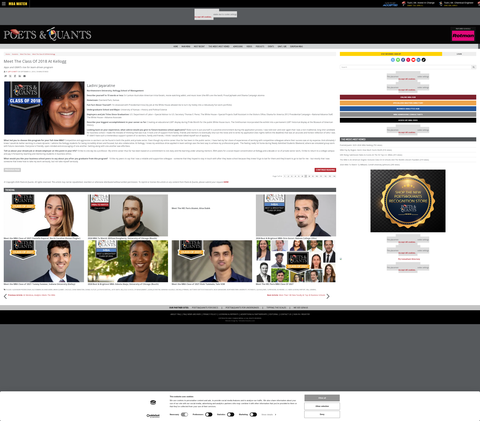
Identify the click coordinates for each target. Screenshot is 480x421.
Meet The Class (25, 54)
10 (317, 176)
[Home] (47, 33)
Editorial (273, 314)
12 (325, 176)
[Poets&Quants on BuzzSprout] (398, 60)
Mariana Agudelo (168, 290)
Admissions (238, 46)
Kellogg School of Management (134, 290)
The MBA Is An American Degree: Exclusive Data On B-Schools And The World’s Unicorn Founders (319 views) (384, 160)
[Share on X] (10, 76)
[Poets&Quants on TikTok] (424, 60)
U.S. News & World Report (295, 290)
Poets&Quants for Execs (205, 307)
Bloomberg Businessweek (42, 290)
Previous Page (12, 170)
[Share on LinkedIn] (20, 76)
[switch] (208, 414)
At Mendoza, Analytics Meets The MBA (31, 295)
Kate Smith (116, 290)
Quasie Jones (261, 290)
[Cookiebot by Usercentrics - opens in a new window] (153, 416)
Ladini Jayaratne (154, 290)
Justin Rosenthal (104, 290)
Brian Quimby (58, 290)
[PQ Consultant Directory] (408, 259)
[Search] (473, 67)
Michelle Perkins (182, 290)
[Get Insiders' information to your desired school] (408, 201)
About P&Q (175, 314)
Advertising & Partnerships (253, 314)
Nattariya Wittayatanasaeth (201, 290)
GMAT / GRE (282, 46)
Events (271, 46)
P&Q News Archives (192, 314)
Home (176, 46)
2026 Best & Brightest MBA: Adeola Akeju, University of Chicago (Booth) (123, 284)
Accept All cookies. (203, 17)
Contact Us (285, 314)
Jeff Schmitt (13, 72)
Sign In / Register (301, 314)
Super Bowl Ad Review (275, 290)
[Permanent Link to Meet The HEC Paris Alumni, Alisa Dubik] (212, 200)
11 (321, 176)
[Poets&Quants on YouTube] (413, 60)
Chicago (68, 290)
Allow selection (322, 406)
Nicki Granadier (220, 290)
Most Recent (199, 46)
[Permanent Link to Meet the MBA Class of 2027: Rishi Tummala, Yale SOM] (212, 261)
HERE (225, 182)
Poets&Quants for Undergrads (242, 307)
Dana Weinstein (78, 290)
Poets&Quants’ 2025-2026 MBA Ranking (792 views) (361, 145)
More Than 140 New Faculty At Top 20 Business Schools (296, 295)
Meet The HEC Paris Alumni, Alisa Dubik (191, 208)
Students (15, 54)
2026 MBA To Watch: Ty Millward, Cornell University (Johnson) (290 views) (370, 164)
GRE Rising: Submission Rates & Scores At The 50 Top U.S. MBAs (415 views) (371, 155)
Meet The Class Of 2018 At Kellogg (43, 54)
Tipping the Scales (276, 307)
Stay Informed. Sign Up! (391, 54)
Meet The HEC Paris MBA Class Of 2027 (274, 284)
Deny (322, 414)
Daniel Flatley (90, 290)
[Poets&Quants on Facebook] (403, 60)
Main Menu (186, 46)
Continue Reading (325, 170)
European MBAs (296, 46)
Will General (311, 290)
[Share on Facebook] (15, 76)
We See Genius (301, 307)
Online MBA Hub (408, 97)
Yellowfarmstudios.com (246, 321)
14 (334, 176)
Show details (267, 414)
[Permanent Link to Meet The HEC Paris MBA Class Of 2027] (296, 261)
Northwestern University (237, 290)
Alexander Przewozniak (22, 290)
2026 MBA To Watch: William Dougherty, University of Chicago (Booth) (122, 238)
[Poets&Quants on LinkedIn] (418, 60)
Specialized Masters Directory (408, 103)
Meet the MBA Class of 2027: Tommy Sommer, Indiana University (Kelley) (39, 284)
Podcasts (260, 46)
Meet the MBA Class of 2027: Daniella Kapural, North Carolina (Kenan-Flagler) (42, 238)
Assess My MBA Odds (408, 120)
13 (330, 176)
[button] (5, 76)
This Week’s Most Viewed (218, 46)
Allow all (322, 398)
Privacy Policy (210, 314)
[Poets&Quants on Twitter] (393, 60)
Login (459, 54)
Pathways (252, 290)
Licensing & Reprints (228, 314)
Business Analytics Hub (408, 109)
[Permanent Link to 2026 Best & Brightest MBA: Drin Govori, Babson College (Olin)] (296, 215)
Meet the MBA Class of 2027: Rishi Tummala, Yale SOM (198, 284)
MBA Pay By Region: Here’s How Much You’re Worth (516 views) (366, 150)
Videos (249, 46)
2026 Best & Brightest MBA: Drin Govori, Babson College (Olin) (286, 238)
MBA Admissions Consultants (408, 114)
